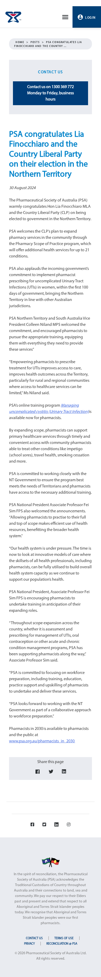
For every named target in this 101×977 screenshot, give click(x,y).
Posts (35, 42)
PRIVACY (29, 943)
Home (20, 42)
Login (90, 17)
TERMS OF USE (64, 938)
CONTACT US (34, 938)
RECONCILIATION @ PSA (61, 943)
